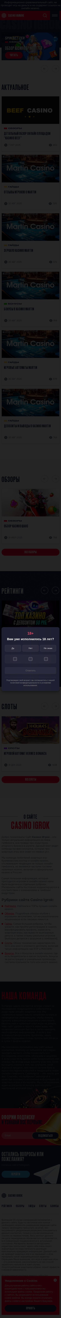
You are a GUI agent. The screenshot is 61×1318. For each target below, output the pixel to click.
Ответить (30, 670)
